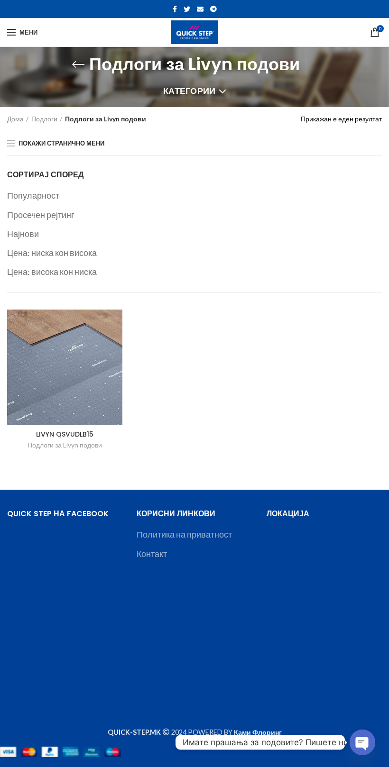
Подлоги (44, 119)
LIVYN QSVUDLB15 (64, 434)
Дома (15, 119)
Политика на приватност (184, 534)
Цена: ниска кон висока (52, 252)
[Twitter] (187, 9)
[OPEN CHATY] (362, 742)
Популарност (33, 195)
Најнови (23, 233)
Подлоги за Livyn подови (65, 445)
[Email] (200, 9)
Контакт (152, 553)
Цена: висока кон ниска (52, 271)
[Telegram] (213, 9)
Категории (189, 90)
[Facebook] (174, 9)
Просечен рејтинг (40, 215)
